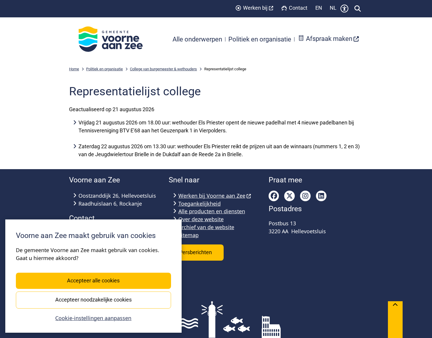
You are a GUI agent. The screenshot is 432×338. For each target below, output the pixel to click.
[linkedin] (321, 196)
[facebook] (274, 196)
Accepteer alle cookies (93, 280)
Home (74, 69)
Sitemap (188, 235)
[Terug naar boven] (395, 319)
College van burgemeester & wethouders (163, 69)
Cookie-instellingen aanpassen (93, 318)
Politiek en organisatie (104, 69)
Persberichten (196, 252)
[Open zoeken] (357, 8)
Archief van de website (206, 227)
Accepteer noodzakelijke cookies (93, 300)
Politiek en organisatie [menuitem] (259, 39)
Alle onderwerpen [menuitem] (197, 39)
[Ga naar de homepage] (114, 39)
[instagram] (305, 196)
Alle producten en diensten (211, 211)
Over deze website (201, 219)
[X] (289, 196)
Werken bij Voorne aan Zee (211, 195)
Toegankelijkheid (199, 203)
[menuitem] (328, 39)
